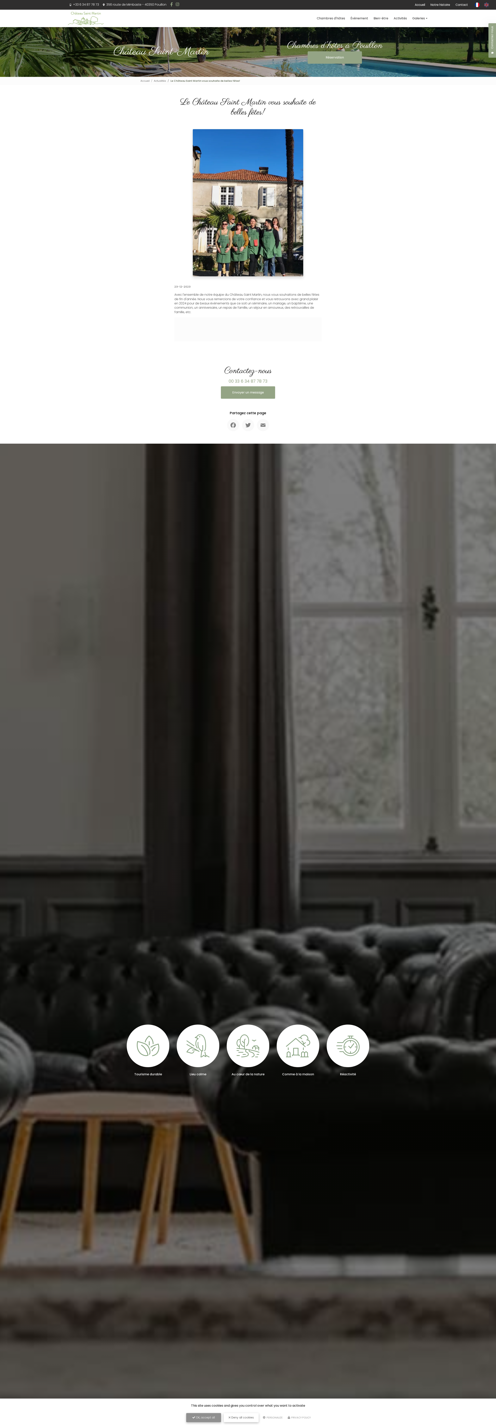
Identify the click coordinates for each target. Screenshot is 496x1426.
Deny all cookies (242, 1417)
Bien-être (381, 18)
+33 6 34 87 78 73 (85, 4)
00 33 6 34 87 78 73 (248, 381)
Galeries (418, 18)
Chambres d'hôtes (331, 18)
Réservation (335, 57)
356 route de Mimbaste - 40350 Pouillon (136, 4)
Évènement (359, 18)
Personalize (274, 1417)
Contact (462, 5)
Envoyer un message (248, 392)
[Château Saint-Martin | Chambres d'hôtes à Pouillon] (86, 18)
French (477, 5)
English (486, 5)
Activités (400, 18)
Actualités (160, 81)
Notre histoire (440, 5)
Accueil (420, 5)
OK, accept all (205, 1417)
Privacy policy (301, 1417)
